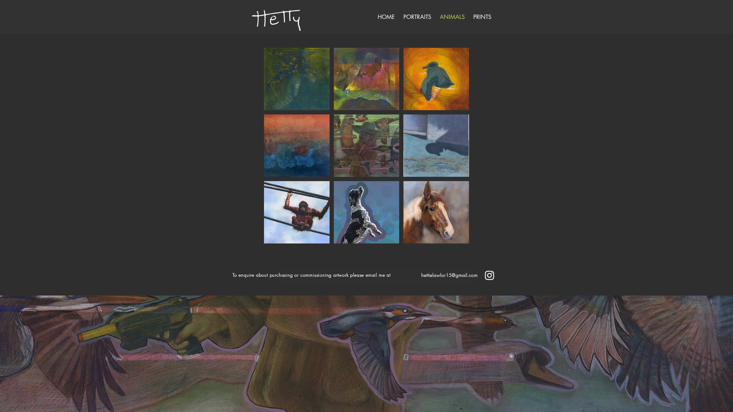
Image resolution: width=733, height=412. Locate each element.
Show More (367, 248)
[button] (297, 79)
